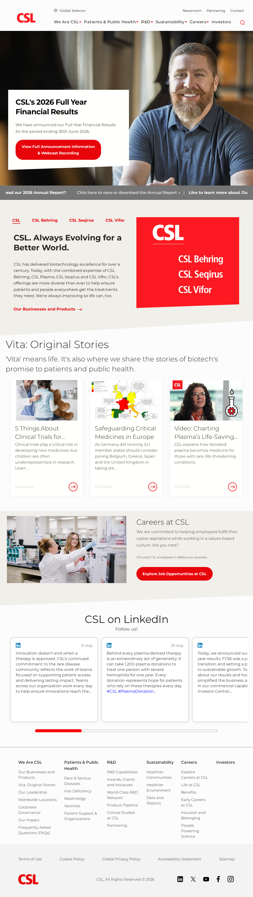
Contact (237, 10)
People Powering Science (190, 831)
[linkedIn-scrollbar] (126, 730)
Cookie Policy (72, 859)
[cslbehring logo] (26, 18)
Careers (198, 22)
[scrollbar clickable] (58, 730)
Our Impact (29, 820)
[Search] (242, 22)
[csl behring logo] (27, 879)
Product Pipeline (122, 805)
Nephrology (75, 798)
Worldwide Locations (37, 799)
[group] (54, 680)
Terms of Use (30, 859)
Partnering (216, 10)
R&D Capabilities (122, 772)
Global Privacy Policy (121, 859)
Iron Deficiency (77, 791)
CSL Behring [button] (45, 220)
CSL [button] (16, 220)
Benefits (188, 792)
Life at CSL (191, 784)
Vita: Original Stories (36, 784)
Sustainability (170, 22)
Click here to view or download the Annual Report (107, 192)
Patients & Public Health (110, 22)
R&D (145, 22)
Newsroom (192, 10)
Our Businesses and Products (44, 309)
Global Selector (72, 10)
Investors (221, 22)
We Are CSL (66, 22)
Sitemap (227, 859)
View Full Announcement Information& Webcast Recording (58, 149)
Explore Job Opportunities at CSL (175, 573)
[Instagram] (228, 878)
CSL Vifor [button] (115, 220)
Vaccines (72, 805)
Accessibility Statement (179, 859)
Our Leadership (32, 792)
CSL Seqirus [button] (81, 220)
